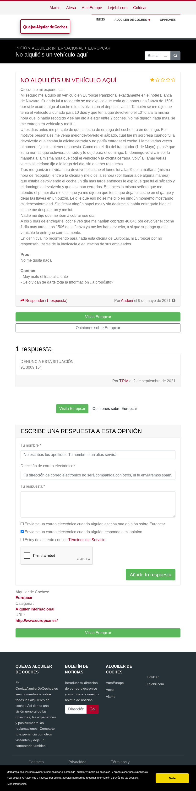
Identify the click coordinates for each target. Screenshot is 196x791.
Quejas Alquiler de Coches (45, 26)
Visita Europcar (98, 633)
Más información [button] (17, 783)
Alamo (54, 8)
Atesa (71, 8)
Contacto (36, 762)
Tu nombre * (31, 445)
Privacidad (77, 762)
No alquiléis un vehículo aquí (68, 80)
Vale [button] (172, 778)
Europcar (99, 48)
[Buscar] (175, 55)
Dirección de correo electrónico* (48, 466)
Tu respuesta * (33, 486)
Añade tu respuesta (150, 574)
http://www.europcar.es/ (37, 621)
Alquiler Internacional (57, 48)
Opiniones (168, 19)
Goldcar (140, 8)
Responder (34, 301)
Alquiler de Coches (130, 19)
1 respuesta (56, 301)
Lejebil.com (117, 8)
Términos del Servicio (86, 540)
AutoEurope (92, 8)
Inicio (100, 19)
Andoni (127, 301)
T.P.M (123, 381)
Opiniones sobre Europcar (98, 328)
